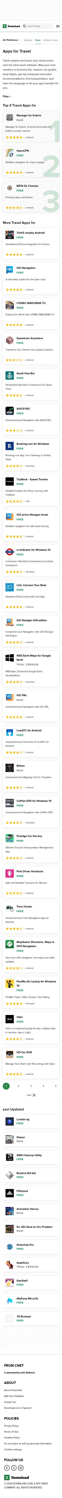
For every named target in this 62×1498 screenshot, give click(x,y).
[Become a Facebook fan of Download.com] (7, 1468)
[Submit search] (24, 26)
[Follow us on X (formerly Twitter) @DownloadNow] (14, 1468)
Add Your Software (14, 1396)
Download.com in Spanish (18, 1408)
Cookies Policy (12, 1437)
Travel (38, 40)
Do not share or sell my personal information (28, 1443)
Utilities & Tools (50, 40)
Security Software (24, 40)
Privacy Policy (11, 1425)
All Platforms (10, 40)
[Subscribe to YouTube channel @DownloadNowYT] (20, 1468)
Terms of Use (11, 1431)
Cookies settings (13, 1449)
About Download (13, 1390)
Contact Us (10, 1402)
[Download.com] (11, 26)
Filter (6, 96)
